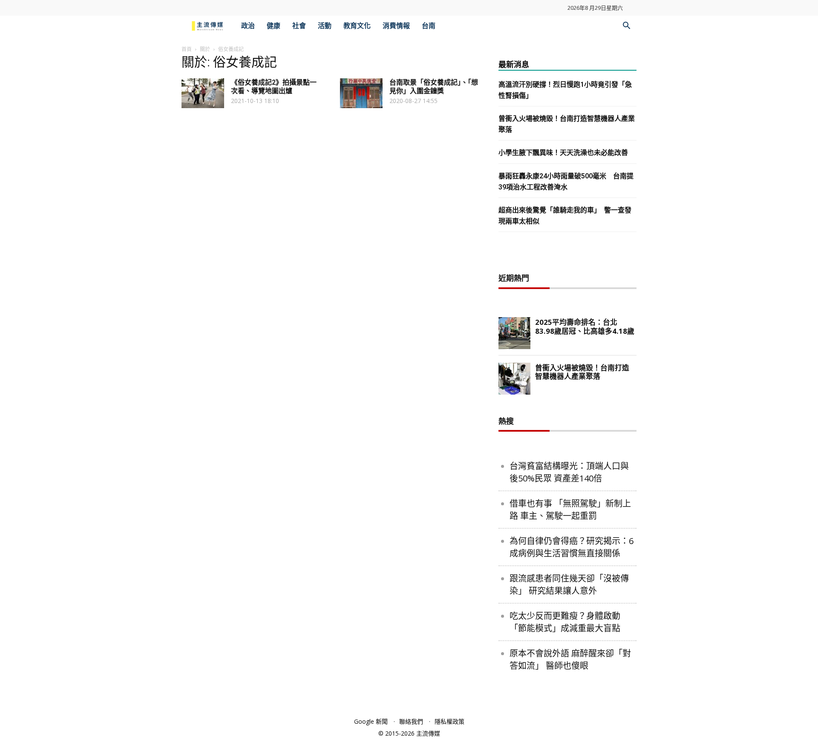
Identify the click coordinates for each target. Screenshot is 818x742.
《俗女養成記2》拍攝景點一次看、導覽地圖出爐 (274, 86)
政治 (248, 25)
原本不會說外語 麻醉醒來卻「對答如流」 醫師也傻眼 (570, 659)
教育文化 (357, 25)
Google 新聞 (371, 721)
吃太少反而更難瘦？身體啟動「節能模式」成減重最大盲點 (565, 622)
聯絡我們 (411, 721)
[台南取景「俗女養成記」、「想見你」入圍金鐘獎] (361, 93)
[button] (626, 27)
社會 (299, 25)
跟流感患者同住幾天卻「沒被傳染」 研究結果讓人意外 (569, 584)
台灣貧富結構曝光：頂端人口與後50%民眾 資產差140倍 (569, 472)
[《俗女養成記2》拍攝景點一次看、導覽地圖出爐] (202, 93)
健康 (273, 25)
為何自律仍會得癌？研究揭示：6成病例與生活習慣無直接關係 (572, 547)
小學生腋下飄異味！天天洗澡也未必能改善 (563, 153)
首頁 (186, 49)
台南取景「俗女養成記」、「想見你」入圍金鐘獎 (433, 86)
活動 (324, 25)
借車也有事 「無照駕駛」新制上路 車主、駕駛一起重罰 (570, 509)
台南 (428, 25)
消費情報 (396, 25)
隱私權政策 (449, 721)
